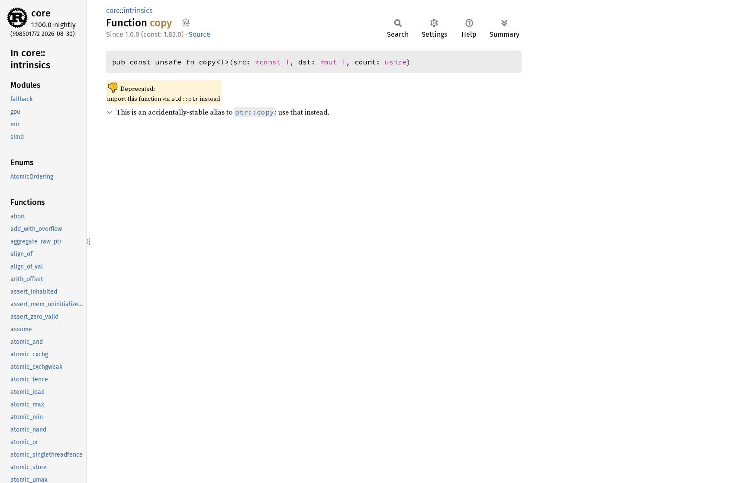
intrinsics (137, 10)
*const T (272, 62)
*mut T (333, 62)
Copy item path (186, 22)
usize (395, 62)
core (41, 13)
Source (199, 34)
